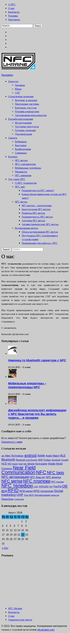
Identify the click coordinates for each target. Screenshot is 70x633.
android (30, 455)
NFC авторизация (15, 477)
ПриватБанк (7, 499)
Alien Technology (14, 455)
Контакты (13, 11)
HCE (4, 463)
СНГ (17, 92)
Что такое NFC (16, 179)
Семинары (21, 152)
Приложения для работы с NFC (40, 243)
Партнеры (14, 19)
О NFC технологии (26, 182)
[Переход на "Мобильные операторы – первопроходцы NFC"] (12, 376)
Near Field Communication (18, 470)
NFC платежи (36, 481)
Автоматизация (42, 495)
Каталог (13, 156)
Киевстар (55, 495)
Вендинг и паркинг (26, 100)
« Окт (5, 548)
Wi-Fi (31, 495)
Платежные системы (27, 103)
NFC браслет (37, 477)
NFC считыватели (25, 164)
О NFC (12, 4)
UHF (19, 495)
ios (25, 463)
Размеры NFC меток (33, 212)
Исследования (23, 122)
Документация (23, 133)
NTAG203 (43, 486)
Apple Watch (53, 455)
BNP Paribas (44, 460)
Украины (20, 85)
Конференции (23, 149)
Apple (41, 455)
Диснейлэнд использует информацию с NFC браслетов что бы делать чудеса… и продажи (37, 414)
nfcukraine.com (46, 629)
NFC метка (21, 201)
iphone (31, 463)
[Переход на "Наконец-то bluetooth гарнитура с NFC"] (12, 353)
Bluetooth (8, 459)
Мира (18, 88)
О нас (11, 8)
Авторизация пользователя (31, 115)
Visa (26, 495)
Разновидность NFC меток (37, 216)
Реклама (13, 15)
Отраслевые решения (20, 96)
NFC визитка (53, 477)
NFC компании (23, 175)
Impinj (15, 464)
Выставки (20, 145)
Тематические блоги (20, 619)
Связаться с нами (11, 441)
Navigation (7, 75)
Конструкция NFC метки (36, 209)
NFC (41, 472)
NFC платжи (57, 482)
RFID (13, 490)
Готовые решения (25, 130)
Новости (13, 81)
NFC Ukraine (15, 608)
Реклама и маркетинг (27, 111)
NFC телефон (17, 485)
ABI (2, 456)
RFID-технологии (43, 491)
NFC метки (21, 160)
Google (64, 460)
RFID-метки (26, 491)
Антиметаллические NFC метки (40, 224)
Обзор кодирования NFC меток (40, 231)
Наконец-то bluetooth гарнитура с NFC (37, 360)
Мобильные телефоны (28, 167)
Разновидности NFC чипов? (38, 190)
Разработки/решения (20, 118)
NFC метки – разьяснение (37, 205)
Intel (21, 464)
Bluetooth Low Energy (27, 460)
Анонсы (12, 137)
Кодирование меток (26, 227)
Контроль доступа (26, 107)
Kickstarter (41, 463)
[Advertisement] (26, 581)
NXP (51, 487)
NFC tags (55, 472)
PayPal (58, 486)
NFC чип (20, 186)
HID (9, 464)
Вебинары (21, 141)
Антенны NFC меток (33, 220)
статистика (19, 499)
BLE (63, 455)
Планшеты (21, 171)
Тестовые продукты (27, 126)
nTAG (35, 487)
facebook (56, 460)
